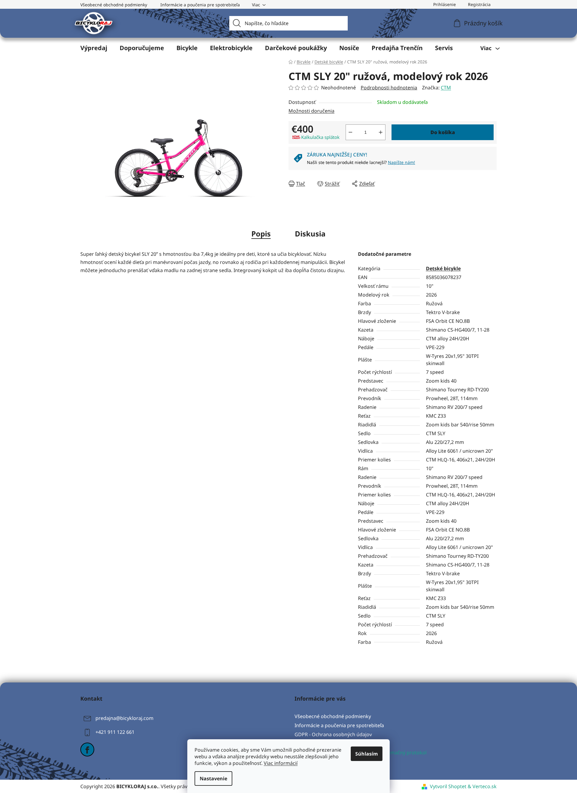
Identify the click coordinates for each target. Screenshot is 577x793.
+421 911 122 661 (114, 732)
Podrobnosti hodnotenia (389, 87)
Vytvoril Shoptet (448, 786)
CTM (446, 87)
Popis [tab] (261, 234)
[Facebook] (87, 749)
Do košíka (442, 132)
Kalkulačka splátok (320, 137)
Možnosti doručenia (311, 111)
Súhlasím (366, 753)
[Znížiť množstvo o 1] (350, 132)
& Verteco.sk (481, 786)
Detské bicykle (443, 268)
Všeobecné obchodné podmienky (113, 5)
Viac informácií (281, 763)
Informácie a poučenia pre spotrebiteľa (200, 5)
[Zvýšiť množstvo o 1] (380, 132)
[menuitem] (93, 48)
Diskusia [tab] (310, 234)
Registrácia (479, 4)
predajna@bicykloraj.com (124, 718)
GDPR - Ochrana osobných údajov (333, 734)
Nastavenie (213, 778)
